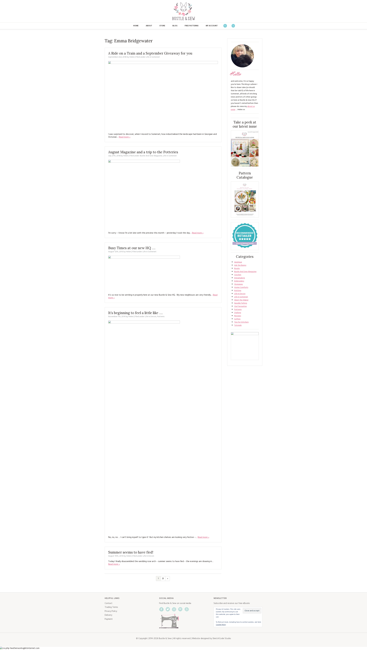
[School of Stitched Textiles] (245, 236)
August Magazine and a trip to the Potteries (143, 152)
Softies (237, 319)
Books (237, 268)
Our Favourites (240, 306)
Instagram (174, 609)
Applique (238, 262)
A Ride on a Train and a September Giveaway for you (150, 53)
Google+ (186, 609)
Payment (109, 619)
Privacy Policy (111, 611)
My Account (212, 25)
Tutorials (238, 325)
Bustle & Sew (183, 11)
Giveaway (238, 284)
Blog (174, 25)
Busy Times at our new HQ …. (131, 248)
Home (135, 25)
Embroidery (239, 281)
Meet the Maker (241, 300)
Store (162, 25)
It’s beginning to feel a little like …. (135, 313)
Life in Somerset (153, 57)
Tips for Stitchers (241, 322)
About (149, 25)
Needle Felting (240, 303)
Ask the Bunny (240, 265)
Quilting (237, 312)
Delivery (108, 615)
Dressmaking (239, 278)
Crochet (237, 274)
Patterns (160, 316)
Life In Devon (150, 316)
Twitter (167, 609)
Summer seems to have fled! (130, 552)
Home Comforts (241, 287)
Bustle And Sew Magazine (151, 155)
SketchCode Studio (222, 638)
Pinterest (180, 609)
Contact (108, 603)
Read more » (124, 137)
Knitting (237, 290)
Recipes (237, 316)
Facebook (161, 609)
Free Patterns (191, 25)
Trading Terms (111, 607)
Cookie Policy (221, 624)
